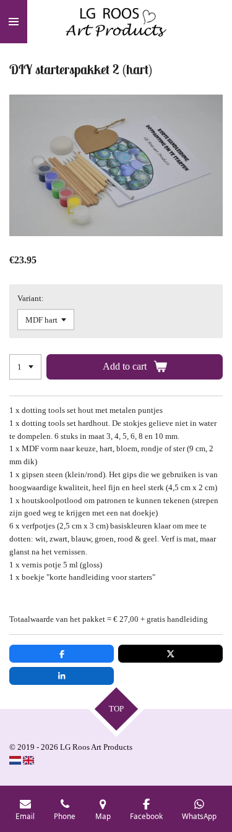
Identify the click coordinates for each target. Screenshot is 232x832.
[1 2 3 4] (25, 367)
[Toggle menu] (13, 21)
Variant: (30, 298)
